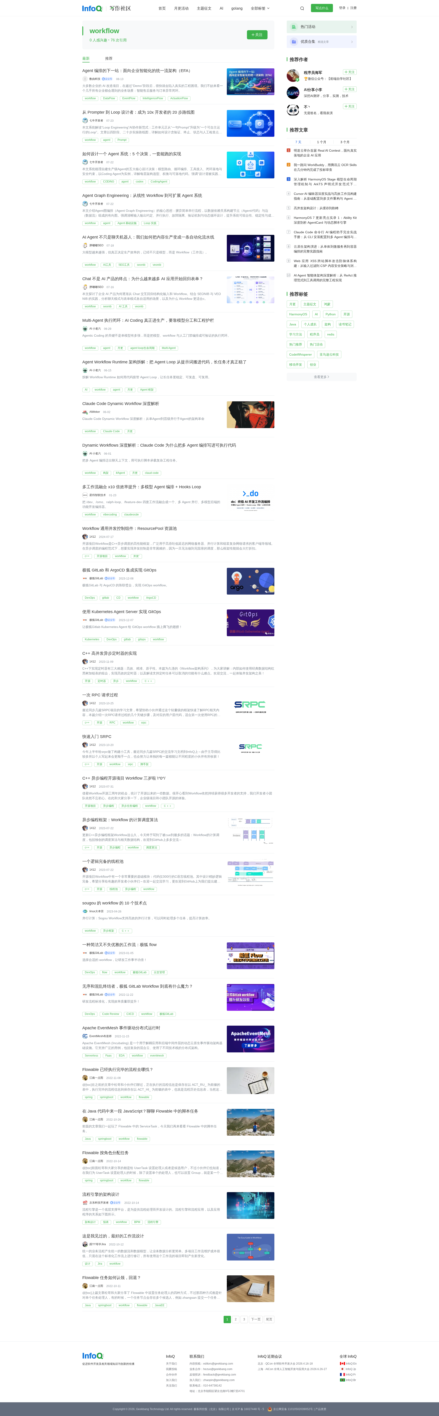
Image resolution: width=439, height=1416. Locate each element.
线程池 (114, 889)
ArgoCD (151, 597)
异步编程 (108, 805)
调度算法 (151, 847)
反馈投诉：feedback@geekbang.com (213, 1374)
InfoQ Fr (351, 1374)
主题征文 (204, 8)
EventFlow (128, 98)
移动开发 (295, 364)
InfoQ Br (351, 1380)
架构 (327, 324)
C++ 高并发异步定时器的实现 (109, 653)
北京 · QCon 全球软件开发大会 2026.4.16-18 (285, 1363)
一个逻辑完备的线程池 (102, 861)
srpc (143, 722)
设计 (87, 1263)
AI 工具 (123, 306)
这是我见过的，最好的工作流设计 (113, 1236)
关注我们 (171, 1385)
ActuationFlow (179, 98)
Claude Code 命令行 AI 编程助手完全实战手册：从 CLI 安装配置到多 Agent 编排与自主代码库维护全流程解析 (325, 237)
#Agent (120, 473)
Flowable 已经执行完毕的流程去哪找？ (117, 1069)
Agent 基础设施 (127, 223)
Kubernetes (92, 639)
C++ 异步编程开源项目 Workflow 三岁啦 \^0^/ (123, 778)
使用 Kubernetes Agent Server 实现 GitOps (121, 611)
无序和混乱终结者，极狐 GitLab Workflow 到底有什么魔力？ (137, 986)
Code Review (110, 1014)
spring (89, 1097)
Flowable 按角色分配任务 (105, 1152)
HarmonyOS (298, 314)
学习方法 (295, 334)
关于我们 (171, 1363)
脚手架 (144, 764)
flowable (144, 1097)
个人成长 (310, 324)
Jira (100, 1263)
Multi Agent (169, 348)
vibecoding (110, 514)
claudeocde (131, 514)
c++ (87, 556)
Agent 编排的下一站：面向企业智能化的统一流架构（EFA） (137, 70)
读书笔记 (345, 324)
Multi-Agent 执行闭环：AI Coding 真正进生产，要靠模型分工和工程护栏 (148, 320)
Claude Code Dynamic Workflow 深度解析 (120, 403)
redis (330, 334)
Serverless (91, 1055)
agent (106, 140)
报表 (106, 1222)
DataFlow (109, 98)
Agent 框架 (147, 389)
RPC (112, 722)
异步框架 (108, 930)
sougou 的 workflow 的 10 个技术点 (114, 903)
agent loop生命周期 (142, 348)
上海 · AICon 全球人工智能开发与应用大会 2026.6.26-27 (292, 1369)
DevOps (90, 597)
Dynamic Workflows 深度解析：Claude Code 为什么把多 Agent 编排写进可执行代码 (159, 445)
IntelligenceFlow (153, 98)
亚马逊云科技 (329, 354)
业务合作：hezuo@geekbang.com (211, 1369)
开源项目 (102, 556)
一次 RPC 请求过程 (100, 695)
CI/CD (130, 1014)
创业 (313, 364)
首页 (162, 8)
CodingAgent (159, 181)
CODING (108, 181)
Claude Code (111, 431)
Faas (108, 1055)
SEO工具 (124, 264)
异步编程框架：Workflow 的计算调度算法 (120, 820)
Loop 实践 (150, 223)
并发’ (136, 556)
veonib (157, 264)
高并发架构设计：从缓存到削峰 (316, 208)
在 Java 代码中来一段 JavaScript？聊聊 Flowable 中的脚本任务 (140, 1111)
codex (139, 181)
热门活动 (316, 344)
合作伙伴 (171, 1374)
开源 (87, 681)
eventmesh (157, 1055)
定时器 (102, 681)
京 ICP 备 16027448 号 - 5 (248, 1409)
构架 (106, 473)
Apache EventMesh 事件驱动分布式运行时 (121, 1028)
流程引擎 (152, 1222)
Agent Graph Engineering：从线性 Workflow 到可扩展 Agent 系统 (142, 195)
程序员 (314, 334)
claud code (152, 473)
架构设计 (90, 1222)
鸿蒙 (327, 304)
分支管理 (159, 972)
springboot (106, 1097)
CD (118, 597)
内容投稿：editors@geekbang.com (211, 1363)
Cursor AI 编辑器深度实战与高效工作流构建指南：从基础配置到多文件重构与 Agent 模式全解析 (325, 198)
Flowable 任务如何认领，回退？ (111, 1277)
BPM (137, 1222)
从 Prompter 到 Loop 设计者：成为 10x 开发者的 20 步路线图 (138, 112)
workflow (90, 98)
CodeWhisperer (300, 354)
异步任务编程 (129, 805)
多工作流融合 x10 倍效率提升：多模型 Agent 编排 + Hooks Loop (141, 487)
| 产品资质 (320, 1409)
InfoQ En (351, 1363)
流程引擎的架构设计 (100, 1194)
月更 (120, 348)
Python (331, 314)
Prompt (122, 140)
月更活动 (181, 8)
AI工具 (107, 264)
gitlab (105, 597)
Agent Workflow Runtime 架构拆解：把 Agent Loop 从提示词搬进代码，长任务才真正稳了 (164, 362)
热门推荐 (295, 344)
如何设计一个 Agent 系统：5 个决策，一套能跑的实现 (131, 154)
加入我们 (171, 1380)
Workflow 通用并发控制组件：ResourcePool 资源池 (129, 528)
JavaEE (159, 1305)
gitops (142, 639)
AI (221, 8)
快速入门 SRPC (96, 736)
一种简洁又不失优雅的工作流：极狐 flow (119, 944)
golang (237, 8)
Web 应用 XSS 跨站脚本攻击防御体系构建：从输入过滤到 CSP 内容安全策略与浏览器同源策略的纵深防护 (325, 265)
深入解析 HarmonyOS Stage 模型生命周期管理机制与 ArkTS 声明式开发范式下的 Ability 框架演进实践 (325, 184)
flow (104, 972)
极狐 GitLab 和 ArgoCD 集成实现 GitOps (119, 570)
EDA (122, 1055)
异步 (116, 681)
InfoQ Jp (351, 1369)
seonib (141, 264)
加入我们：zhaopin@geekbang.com (212, 1380)
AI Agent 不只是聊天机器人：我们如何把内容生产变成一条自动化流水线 (148, 237)
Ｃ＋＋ (148, 681)
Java (88, 1138)
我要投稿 (171, 1369)
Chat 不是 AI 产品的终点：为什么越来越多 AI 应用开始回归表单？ (142, 278)
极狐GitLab (140, 972)
